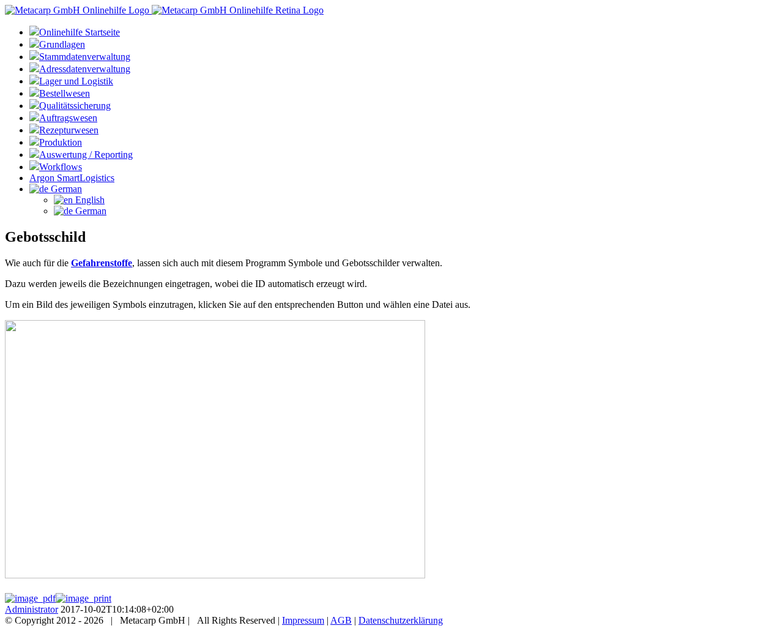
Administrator (31, 609)
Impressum (303, 620)
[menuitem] (403, 32)
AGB (341, 620)
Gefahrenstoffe (101, 263)
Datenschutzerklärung (400, 620)
